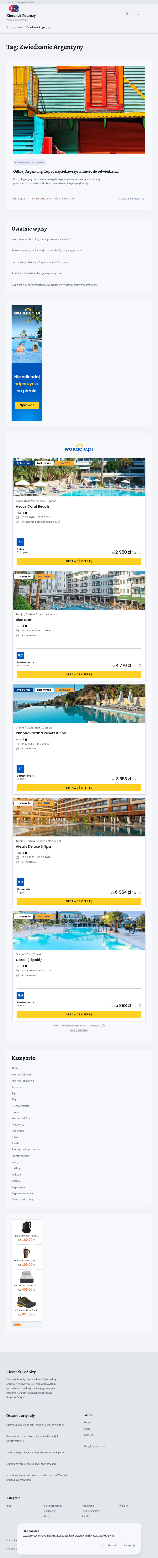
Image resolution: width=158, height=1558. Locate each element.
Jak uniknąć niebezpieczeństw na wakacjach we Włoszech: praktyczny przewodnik (55, 285)
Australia (16, 1087)
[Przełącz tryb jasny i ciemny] (127, 13)
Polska (15, 1137)
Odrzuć (112, 1545)
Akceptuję (129, 1545)
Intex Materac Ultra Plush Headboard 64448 (27, 1285)
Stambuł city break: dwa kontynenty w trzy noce (37, 273)
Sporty (15, 1162)
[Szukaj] (137, 13)
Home (87, 1422)
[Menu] (147, 13)
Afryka (15, 1068)
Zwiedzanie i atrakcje (23, 1199)
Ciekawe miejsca (20, 1106)
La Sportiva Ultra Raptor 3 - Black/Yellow (27, 1310)
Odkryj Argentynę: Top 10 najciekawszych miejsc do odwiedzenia (66, 171)
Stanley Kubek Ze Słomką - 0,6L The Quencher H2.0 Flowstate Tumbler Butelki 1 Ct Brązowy (27, 1260)
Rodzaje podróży (21, 1156)
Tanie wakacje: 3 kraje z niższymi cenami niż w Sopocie (40, 262)
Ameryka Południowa (29, 162)
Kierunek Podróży (21, 15)
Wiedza (16, 1181)
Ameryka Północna (21, 1074)
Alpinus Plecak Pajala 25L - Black (27, 1235)
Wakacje (16, 1174)
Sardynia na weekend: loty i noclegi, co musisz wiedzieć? (41, 239)
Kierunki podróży (21, 1118)
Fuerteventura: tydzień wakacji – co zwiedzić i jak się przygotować (47, 250)
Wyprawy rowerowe (23, 1193)
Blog (14, 1099)
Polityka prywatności (95, 1446)
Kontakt (88, 1435)
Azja (14, 1093)
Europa (15, 1112)
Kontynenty (18, 1124)
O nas (87, 1428)
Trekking (16, 1168)
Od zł (26, 1240)
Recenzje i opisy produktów (26, 1149)
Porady (15, 1143)
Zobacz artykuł (130, 198)
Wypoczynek (18, 1187)
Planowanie (18, 1131)
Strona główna (14, 27)
